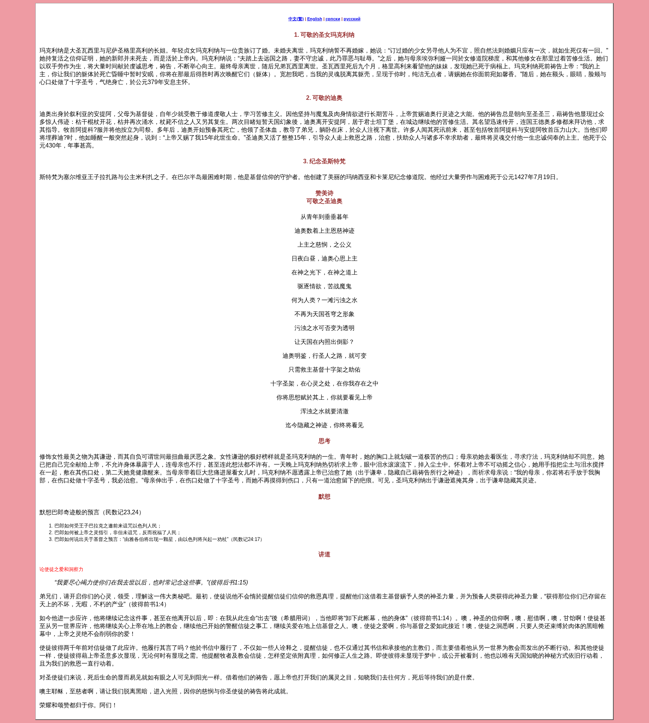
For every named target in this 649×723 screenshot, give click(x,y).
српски (333, 19)
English (314, 19)
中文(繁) (296, 19)
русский (352, 19)
